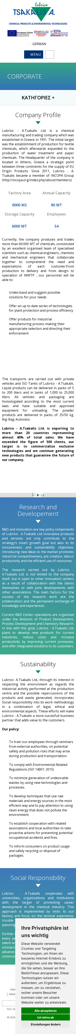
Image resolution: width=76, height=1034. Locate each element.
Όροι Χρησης (14, 1008)
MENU (35, 54)
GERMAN (39, 44)
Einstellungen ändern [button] (46, 1024)
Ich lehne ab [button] (45, 1017)
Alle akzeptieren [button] (45, 1010)
